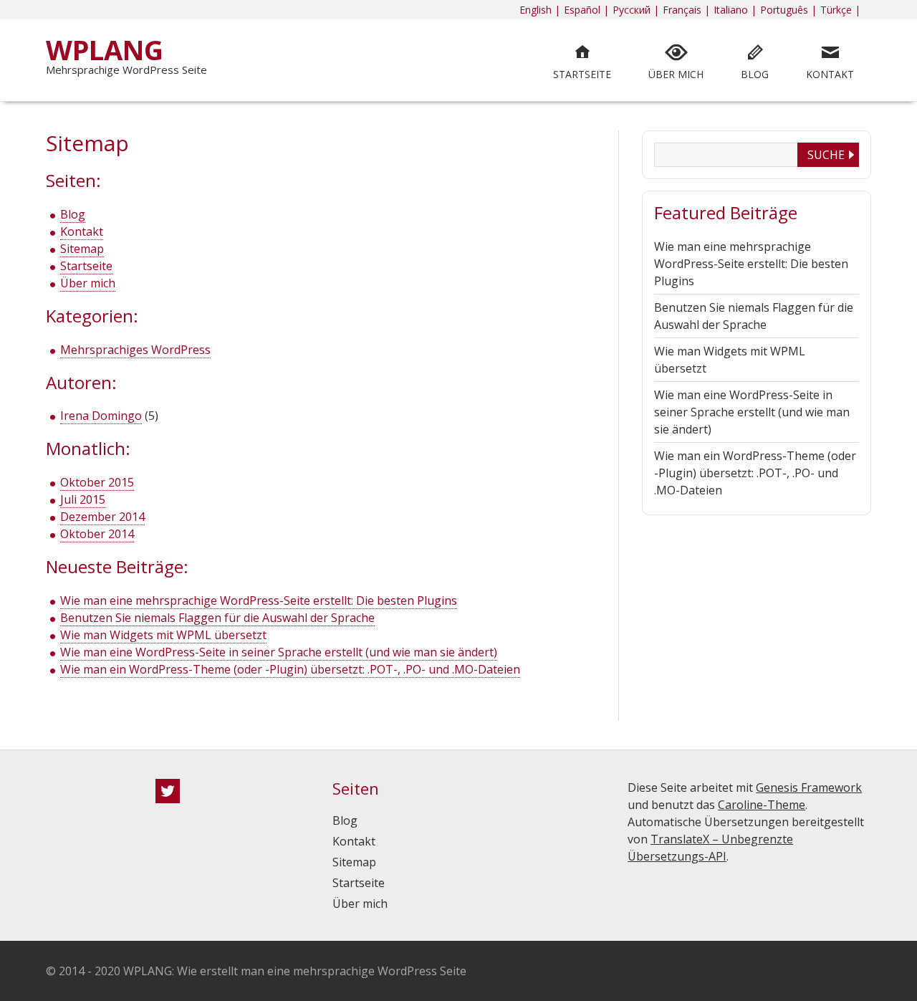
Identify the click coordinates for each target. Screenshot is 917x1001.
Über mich (87, 283)
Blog (72, 214)
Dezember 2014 (102, 517)
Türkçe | (840, 9)
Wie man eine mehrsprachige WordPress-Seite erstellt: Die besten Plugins (258, 600)
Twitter (167, 791)
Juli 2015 (82, 499)
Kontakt (81, 231)
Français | (686, 9)
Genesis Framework (809, 787)
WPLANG (104, 49)
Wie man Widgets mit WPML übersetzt (163, 635)
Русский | (636, 9)
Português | (788, 9)
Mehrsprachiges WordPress (135, 350)
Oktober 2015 (97, 482)
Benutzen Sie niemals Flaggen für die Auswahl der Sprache (217, 618)
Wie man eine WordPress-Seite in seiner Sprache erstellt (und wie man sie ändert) (278, 652)
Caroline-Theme (761, 805)
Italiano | (735, 9)
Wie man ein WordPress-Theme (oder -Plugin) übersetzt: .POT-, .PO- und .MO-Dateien (290, 669)
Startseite (86, 266)
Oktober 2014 (97, 534)
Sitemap (82, 249)
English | (539, 9)
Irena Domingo (101, 415)
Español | (586, 9)
